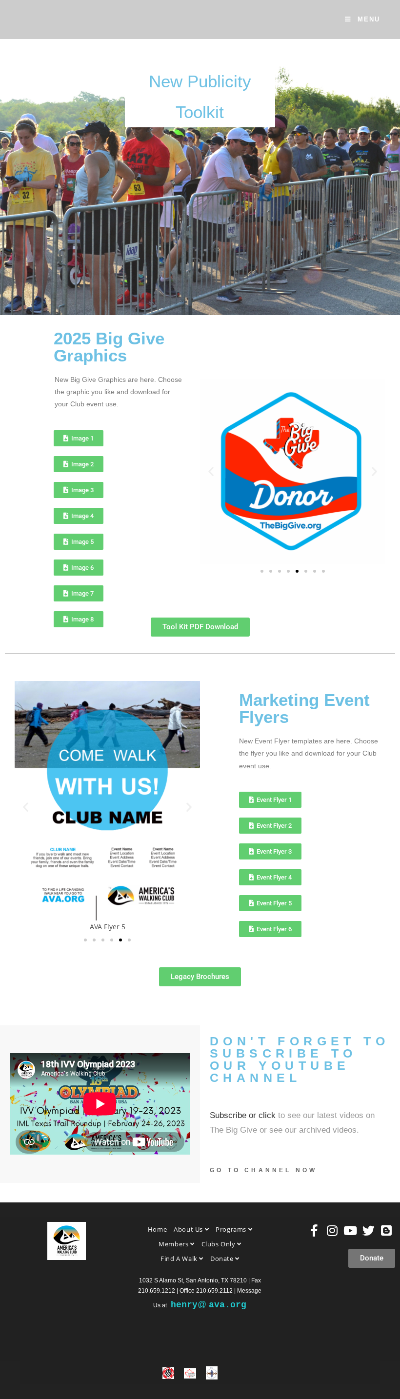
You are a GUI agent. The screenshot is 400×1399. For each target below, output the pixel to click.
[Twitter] (368, 1230)
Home (157, 1229)
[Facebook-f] (314, 1230)
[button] (211, 471)
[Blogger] (386, 1230)
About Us (189, 1229)
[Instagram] (332, 1230)
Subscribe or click (243, 1115)
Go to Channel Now (263, 1170)
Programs (232, 1229)
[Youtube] (350, 1230)
